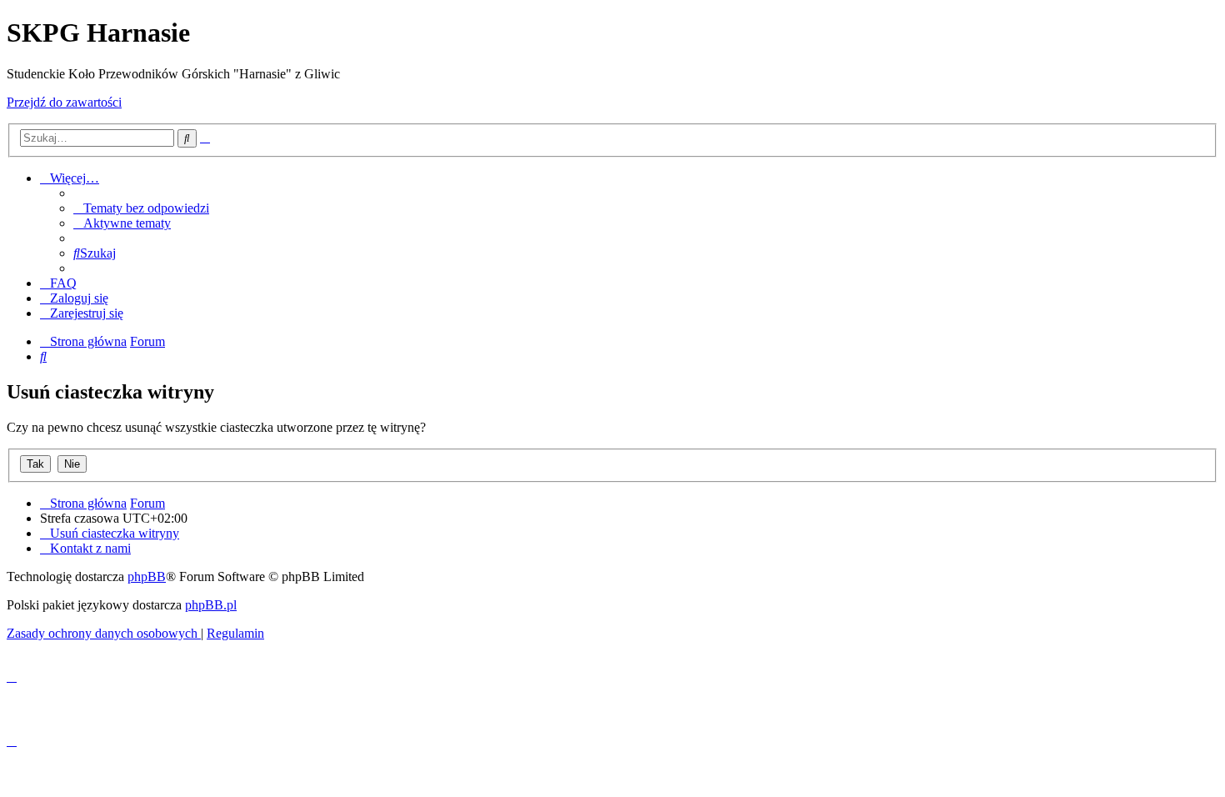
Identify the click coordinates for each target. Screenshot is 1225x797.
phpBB (147, 576)
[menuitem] (141, 208)
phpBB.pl (211, 605)
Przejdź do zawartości (64, 102)
